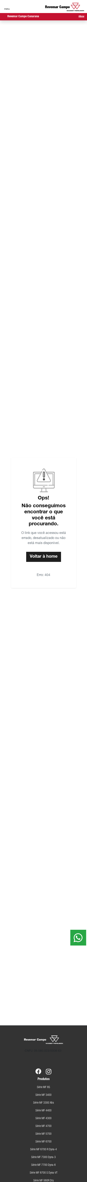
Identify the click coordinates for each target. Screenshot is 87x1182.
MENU (7, 9)
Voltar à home (43, 557)
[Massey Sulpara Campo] (64, 7)
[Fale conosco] (78, 938)
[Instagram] (49, 1068)
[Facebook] (38, 1068)
